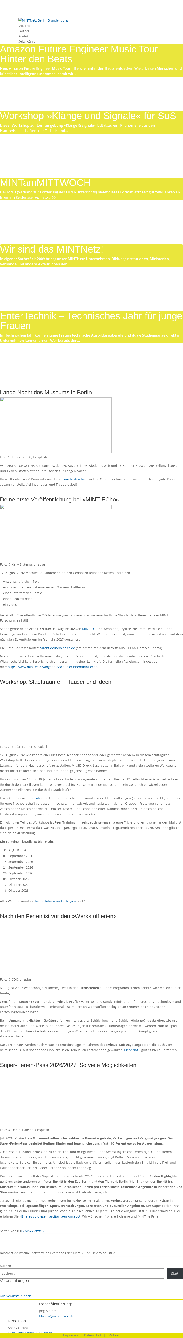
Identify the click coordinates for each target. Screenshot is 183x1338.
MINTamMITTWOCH (45, 182)
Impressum (71, 1335)
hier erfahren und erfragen (55, 901)
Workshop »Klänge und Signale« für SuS (88, 115)
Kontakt (24, 36)
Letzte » (38, 1231)
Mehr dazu (131, 1050)
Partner (23, 31)
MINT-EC (88, 629)
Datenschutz (93, 1335)
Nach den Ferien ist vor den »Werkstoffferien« (58, 916)
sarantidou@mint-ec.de (57, 648)
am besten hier (75, 479)
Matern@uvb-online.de (56, 1316)
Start (174, 1273)
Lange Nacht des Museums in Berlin (46, 392)
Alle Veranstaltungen (15, 1296)
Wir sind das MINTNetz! (51, 249)
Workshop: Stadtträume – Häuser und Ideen (55, 681)
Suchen (5, 1266)
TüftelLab (33, 798)
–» (31, 1231)
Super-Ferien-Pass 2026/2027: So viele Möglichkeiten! (69, 1065)
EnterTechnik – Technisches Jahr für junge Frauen (91, 320)
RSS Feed (113, 1335)
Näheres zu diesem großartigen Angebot (49, 1216)
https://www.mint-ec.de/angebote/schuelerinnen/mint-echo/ (53, 667)
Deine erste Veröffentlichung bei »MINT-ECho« (59, 499)
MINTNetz (25, 26)
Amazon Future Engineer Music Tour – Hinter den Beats (83, 54)
